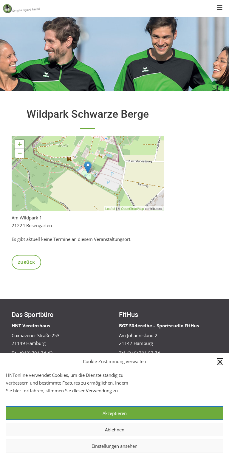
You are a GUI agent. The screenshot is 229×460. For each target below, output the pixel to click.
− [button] (20, 153)
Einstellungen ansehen (114, 446)
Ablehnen (114, 430)
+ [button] (20, 144)
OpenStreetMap (132, 208)
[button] (220, 361)
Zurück (26, 262)
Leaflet (110, 208)
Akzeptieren (115, 413)
